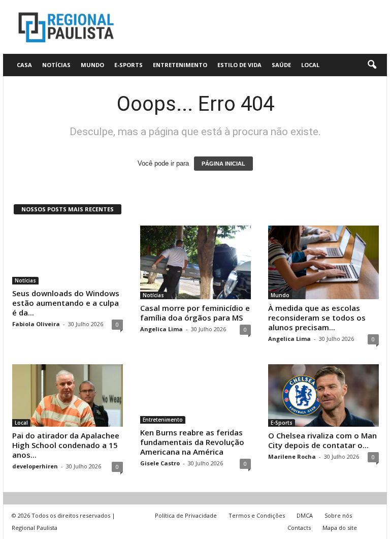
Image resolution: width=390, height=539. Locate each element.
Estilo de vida (239, 65)
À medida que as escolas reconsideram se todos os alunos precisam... (317, 317)
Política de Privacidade (186, 515)
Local (310, 65)
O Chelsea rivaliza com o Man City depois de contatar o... (322, 440)
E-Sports (128, 65)
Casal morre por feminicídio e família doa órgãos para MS (195, 313)
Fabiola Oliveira (36, 324)
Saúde (281, 65)
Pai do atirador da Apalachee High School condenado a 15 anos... (65, 445)
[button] (372, 65)
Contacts (299, 527)
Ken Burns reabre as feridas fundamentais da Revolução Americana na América (192, 442)
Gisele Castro (160, 463)
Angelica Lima (161, 329)
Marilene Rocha (292, 456)
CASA (24, 65)
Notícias (56, 65)
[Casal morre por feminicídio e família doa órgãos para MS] (195, 262)
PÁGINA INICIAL (223, 164)
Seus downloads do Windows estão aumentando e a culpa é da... (65, 303)
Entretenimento (180, 65)
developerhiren (35, 466)
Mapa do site (339, 527)
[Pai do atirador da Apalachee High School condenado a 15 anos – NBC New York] (67, 395)
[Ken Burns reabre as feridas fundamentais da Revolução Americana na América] (195, 393)
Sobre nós (338, 515)
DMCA (305, 515)
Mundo (92, 65)
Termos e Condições (257, 515)
